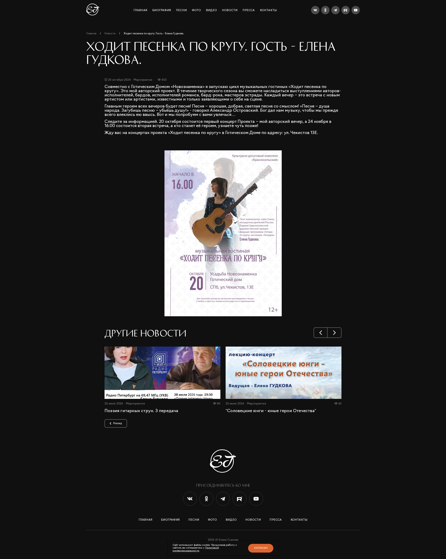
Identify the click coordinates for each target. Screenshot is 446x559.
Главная (140, 10)
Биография (161, 10)
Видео (211, 10)
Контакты (268, 10)
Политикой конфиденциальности (196, 549)
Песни (181, 10)
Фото (196, 10)
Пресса (249, 10)
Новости (229, 10)
